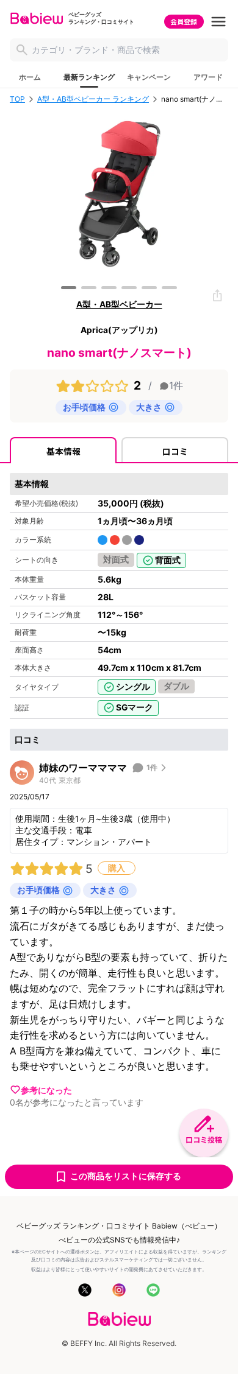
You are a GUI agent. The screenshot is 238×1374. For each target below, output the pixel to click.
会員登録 (183, 21)
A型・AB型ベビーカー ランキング (93, 99)
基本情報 (63, 451)
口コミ (175, 451)
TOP (17, 99)
